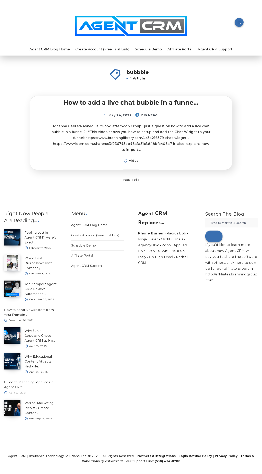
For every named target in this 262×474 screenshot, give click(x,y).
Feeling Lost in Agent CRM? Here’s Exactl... (40, 237)
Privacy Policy (226, 456)
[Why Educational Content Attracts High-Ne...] (12, 361)
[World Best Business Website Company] (12, 263)
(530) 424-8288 (167, 461)
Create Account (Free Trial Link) (102, 49)
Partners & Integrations (156, 456)
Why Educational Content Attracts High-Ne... (38, 361)
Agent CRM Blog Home (49, 49)
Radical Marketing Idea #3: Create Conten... (39, 408)
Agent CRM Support (215, 49)
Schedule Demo (148, 49)
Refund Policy (200, 456)
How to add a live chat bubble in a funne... (131, 102)
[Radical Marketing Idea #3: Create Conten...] (12, 408)
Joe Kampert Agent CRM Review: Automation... (40, 289)
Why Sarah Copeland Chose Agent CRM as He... (40, 335)
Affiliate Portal (179, 49)
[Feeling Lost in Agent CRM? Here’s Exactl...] (12, 237)
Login (183, 456)
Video (134, 161)
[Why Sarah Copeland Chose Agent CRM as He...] (12, 335)
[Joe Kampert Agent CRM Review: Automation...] (12, 289)
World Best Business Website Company (39, 263)
